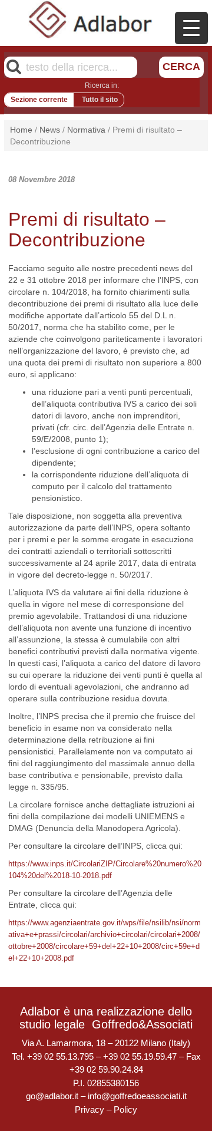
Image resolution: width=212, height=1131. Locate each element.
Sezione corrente (39, 99)
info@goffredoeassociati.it (137, 1096)
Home (21, 129)
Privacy (89, 1109)
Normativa (86, 129)
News (49, 129)
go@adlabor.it (52, 1096)
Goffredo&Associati (142, 1024)
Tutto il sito (100, 99)
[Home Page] (90, 19)
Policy (125, 1109)
